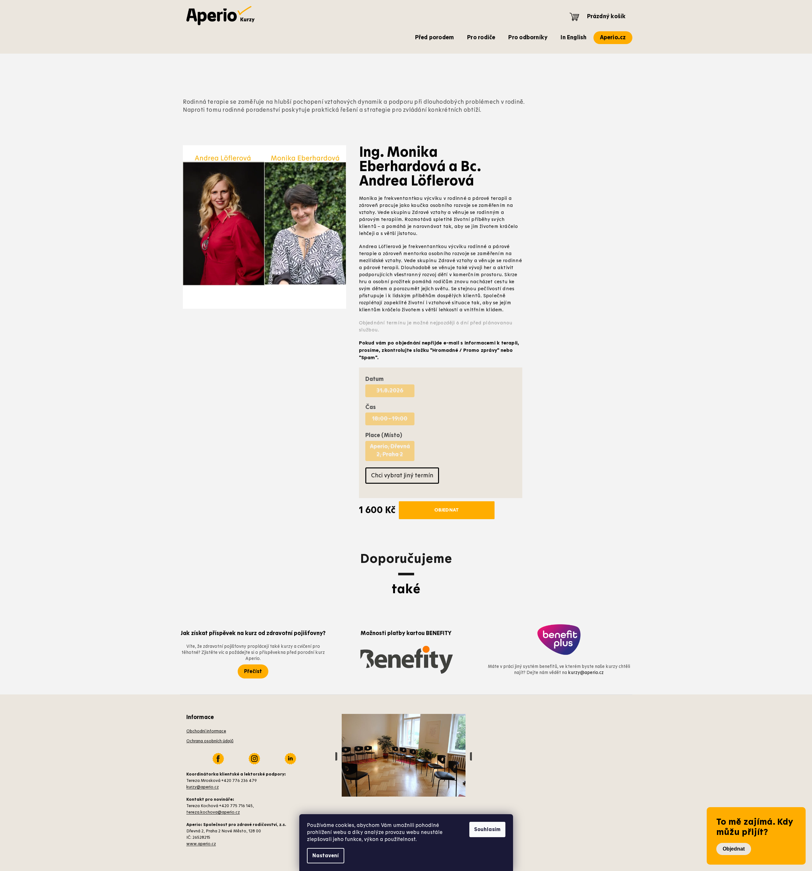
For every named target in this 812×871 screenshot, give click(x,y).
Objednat (734, 849)
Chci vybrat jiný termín (402, 475)
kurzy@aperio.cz (586, 672)
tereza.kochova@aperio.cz (213, 812)
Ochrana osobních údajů (210, 741)
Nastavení (325, 855)
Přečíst (253, 671)
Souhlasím (487, 829)
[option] (389, 390)
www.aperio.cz (201, 843)
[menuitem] (435, 37)
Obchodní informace (206, 731)
